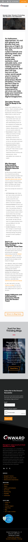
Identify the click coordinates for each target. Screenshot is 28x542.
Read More (14, 368)
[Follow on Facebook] (7, 468)
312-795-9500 (15, 1)
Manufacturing (7, 491)
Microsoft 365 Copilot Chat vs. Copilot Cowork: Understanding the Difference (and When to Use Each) (14, 345)
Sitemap (20, 539)
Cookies (18, 537)
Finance (5, 486)
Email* (5, 402)
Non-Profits (6, 490)
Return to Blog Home (14, 314)
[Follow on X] (10, 468)
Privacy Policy (11, 537)
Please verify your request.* (10, 408)
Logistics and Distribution (10, 488)
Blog (6, 509)
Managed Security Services (10, 478)
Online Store (8, 508)
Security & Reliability (11, 539)
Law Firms (6, 484)
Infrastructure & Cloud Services (11, 479)
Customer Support (9, 506)
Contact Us (7, 502)
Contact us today (9, 285)
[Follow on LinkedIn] (4, 468)
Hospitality (6, 493)
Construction (7, 495)
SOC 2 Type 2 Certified (10, 511)
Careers (6, 504)
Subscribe (8, 419)
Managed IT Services (9, 476)
